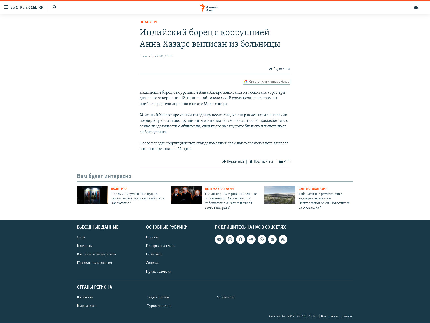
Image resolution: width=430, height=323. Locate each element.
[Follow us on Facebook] (240, 239)
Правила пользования (94, 263)
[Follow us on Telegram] (251, 239)
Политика (119, 189)
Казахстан (85, 297)
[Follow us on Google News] (272, 239)
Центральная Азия (219, 189)
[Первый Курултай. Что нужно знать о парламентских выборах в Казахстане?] (92, 195)
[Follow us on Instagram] (230, 239)
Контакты (85, 246)
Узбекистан (226, 297)
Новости (148, 22)
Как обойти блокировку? (96, 255)
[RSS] (283, 239)
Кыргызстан (87, 306)
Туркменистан (159, 306)
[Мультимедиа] (416, 7)
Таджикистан (158, 297)
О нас (81, 238)
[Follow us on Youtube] (219, 239)
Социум (152, 263)
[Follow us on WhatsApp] (262, 239)
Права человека (158, 272)
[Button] (279, 69)
